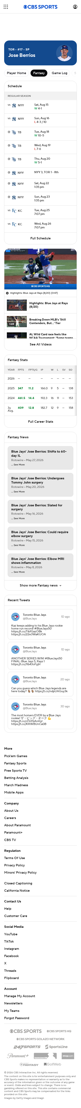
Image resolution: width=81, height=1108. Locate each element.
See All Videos (41, 344)
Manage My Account (19, 996)
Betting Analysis (16, 778)
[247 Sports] (27, 1046)
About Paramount (17, 825)
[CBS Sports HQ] (59, 1031)
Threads (10, 971)
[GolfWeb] (52, 1064)
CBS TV (10, 840)
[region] (40, 269)
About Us (11, 811)
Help (7, 909)
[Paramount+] (18, 1055)
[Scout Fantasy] (29, 1064)
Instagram (11, 949)
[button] (6, 6)
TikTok (9, 941)
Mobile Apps (13, 792)
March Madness (16, 785)
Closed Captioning (18, 883)
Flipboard (11, 978)
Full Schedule (40, 238)
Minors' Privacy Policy (20, 872)
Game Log (59, 73)
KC (20, 211)
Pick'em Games (15, 756)
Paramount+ (13, 832)
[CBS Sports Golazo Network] (40, 1039)
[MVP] (68, 1054)
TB (19, 132)
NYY (21, 105)
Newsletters (13, 1003)
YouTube (10, 934)
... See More (18, 465)
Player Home (16, 73)
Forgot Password (16, 1018)
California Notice (17, 891)
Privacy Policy (14, 865)
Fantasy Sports (15, 763)
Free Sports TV (15, 771)
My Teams (11, 1011)
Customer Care (15, 916)
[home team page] (14, 105)
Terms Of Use (14, 858)
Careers (10, 818)
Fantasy (39, 73)
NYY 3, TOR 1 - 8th (46, 172)
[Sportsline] (56, 1046)
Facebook (11, 956)
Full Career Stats (40, 422)
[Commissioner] (45, 1054)
